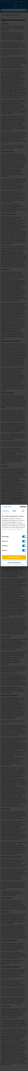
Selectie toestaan (14, 562)
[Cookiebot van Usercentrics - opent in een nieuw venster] (20, 507)
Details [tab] (14, 511)
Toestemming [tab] (5, 511)
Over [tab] (23, 511)
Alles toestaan (14, 557)
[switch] (24, 541)
